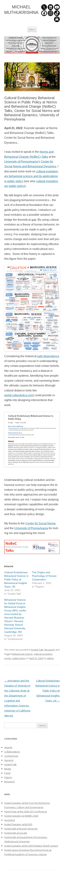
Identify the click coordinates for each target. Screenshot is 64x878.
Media (7, 768)
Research (49, 649)
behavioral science (22, 654)
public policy (18, 658)
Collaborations (12, 751)
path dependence (48, 356)
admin (50, 658)
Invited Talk (37, 649)
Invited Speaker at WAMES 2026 (21, 815)
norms (7, 658)
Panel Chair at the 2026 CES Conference (25, 811)
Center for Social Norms (40, 523)
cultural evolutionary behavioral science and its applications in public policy (31, 176)
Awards (8, 747)
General (8, 760)
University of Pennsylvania (21, 161)
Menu (32, 29)
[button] (32, 76)
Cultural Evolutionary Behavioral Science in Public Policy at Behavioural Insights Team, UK (16, 579)
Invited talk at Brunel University (21, 828)
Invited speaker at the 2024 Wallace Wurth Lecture (31, 845)
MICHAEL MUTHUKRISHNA (21, 9)
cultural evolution (43, 654)
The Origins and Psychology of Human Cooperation (44, 576)
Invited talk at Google (15, 833)
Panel (7, 773)
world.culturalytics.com (18, 395)
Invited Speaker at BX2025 (18, 824)
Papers (8, 777)
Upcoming (9, 820)
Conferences (11, 756)
